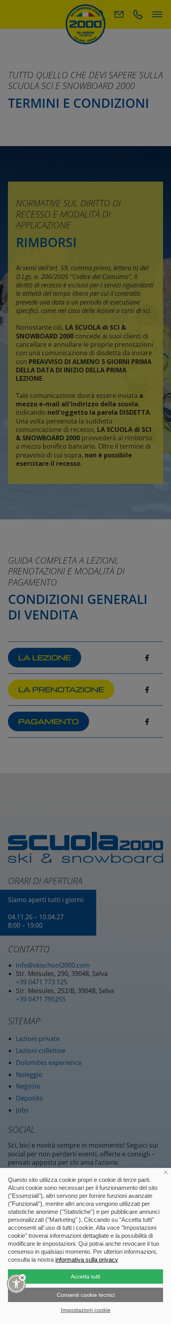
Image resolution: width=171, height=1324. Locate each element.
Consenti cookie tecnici (86, 1295)
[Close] (22, 1277)
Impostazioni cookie (86, 1310)
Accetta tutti (85, 1276)
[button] (16, 1283)
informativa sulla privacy (86, 1259)
